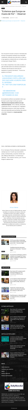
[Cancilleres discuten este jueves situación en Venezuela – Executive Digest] (5, 249)
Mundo (2, 6)
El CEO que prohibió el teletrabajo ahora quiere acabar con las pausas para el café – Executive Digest (18, 242)
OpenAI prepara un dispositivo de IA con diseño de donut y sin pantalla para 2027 (18, 297)
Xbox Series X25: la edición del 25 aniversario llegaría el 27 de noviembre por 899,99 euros (17, 273)
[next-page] (5, 263)
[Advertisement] (14, 38)
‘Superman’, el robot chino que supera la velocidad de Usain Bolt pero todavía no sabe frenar (17, 289)
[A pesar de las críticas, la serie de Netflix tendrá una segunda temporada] (5, 347)
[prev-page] (2, 263)
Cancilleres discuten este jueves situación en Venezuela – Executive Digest (18, 249)
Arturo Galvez (6, 17)
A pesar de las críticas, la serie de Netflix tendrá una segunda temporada (17, 347)
